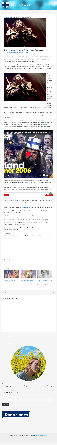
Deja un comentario (8, 52)
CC (37, 103)
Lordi (21, 120)
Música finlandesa (18, 52)
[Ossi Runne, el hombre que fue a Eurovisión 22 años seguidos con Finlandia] (44, 360)
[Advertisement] (28, 334)
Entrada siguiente (51, 378)
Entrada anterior (6, 378)
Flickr (30, 103)
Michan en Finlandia (21, 5)
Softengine (26, 293)
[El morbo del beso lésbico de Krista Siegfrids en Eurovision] (28, 360)
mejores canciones (8, 57)
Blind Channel (47, 122)
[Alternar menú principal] (54, 5)
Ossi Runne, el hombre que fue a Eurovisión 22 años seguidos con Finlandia (44, 366)
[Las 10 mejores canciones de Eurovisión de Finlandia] (11, 360)
